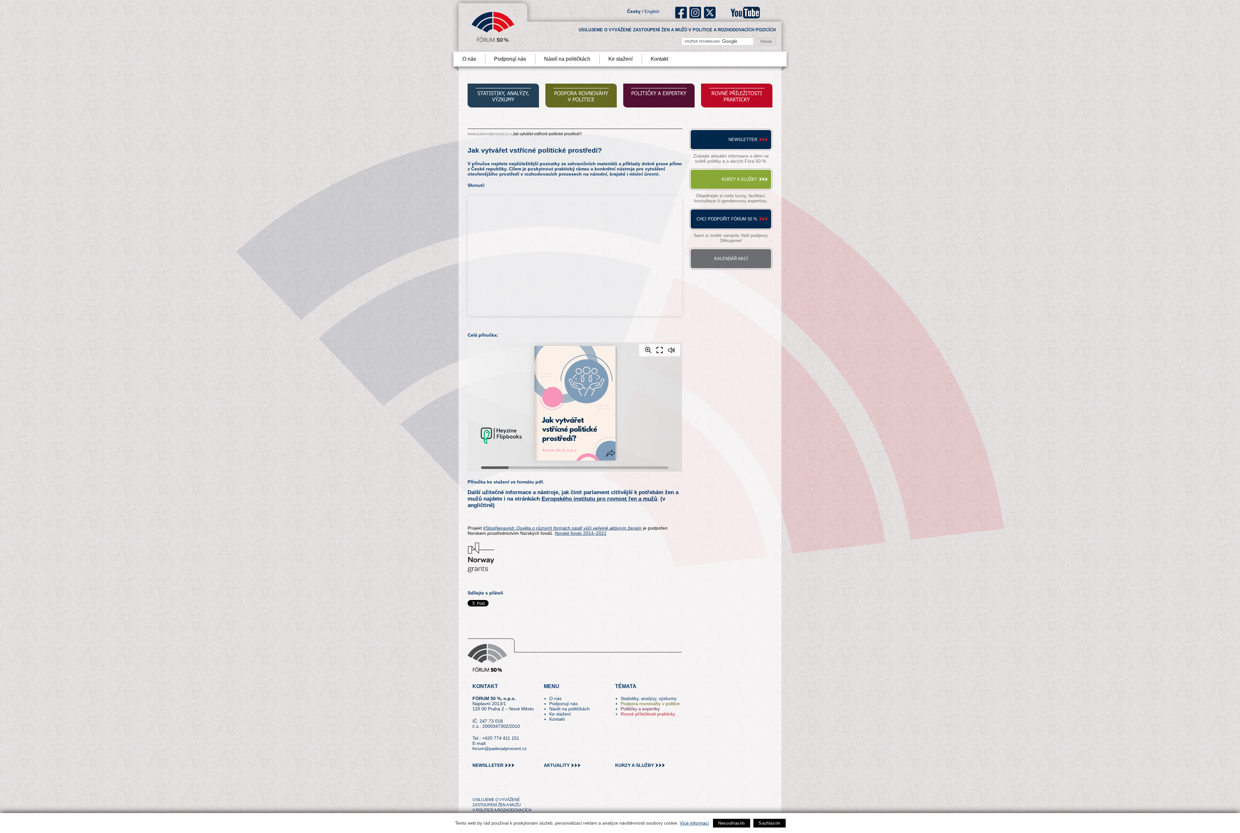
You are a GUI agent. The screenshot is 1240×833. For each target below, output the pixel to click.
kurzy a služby (634, 765)
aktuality (557, 765)
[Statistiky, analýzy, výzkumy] (503, 96)
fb (681, 12)
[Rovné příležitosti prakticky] (736, 96)
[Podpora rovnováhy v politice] (581, 96)
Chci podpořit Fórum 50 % (727, 219)
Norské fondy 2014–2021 (580, 533)
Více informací (694, 823)
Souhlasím (769, 823)
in (508, 788)
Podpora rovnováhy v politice (650, 703)
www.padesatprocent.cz (488, 134)
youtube (745, 12)
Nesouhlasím (731, 823)
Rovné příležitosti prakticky (648, 713)
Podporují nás (510, 59)
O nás (469, 59)
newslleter (487, 765)
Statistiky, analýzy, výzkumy (649, 698)
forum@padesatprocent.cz (499, 748)
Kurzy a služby (739, 179)
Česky (634, 11)
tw (476, 788)
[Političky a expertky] (659, 96)
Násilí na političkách (567, 59)
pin (487, 788)
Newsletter (742, 139)
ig (695, 12)
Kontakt (659, 59)
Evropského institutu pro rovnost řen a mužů (599, 499)
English (652, 11)
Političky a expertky (640, 708)
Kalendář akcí (731, 258)
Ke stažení (620, 59)
